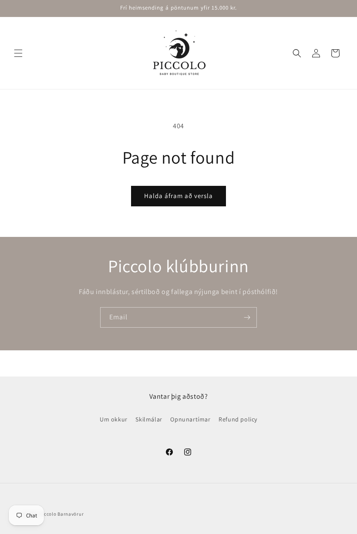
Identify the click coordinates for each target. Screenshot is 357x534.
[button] (18, 53)
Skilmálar (148, 419)
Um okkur (114, 419)
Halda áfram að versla (178, 196)
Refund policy (238, 419)
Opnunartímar (190, 419)
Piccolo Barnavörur (62, 514)
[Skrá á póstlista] (246, 317)
